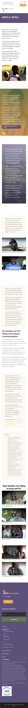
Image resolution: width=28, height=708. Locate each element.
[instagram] (22, 2)
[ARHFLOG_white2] (10, 589)
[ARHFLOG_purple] (8, 8)
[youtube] (25, 2)
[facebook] (20, 2)
